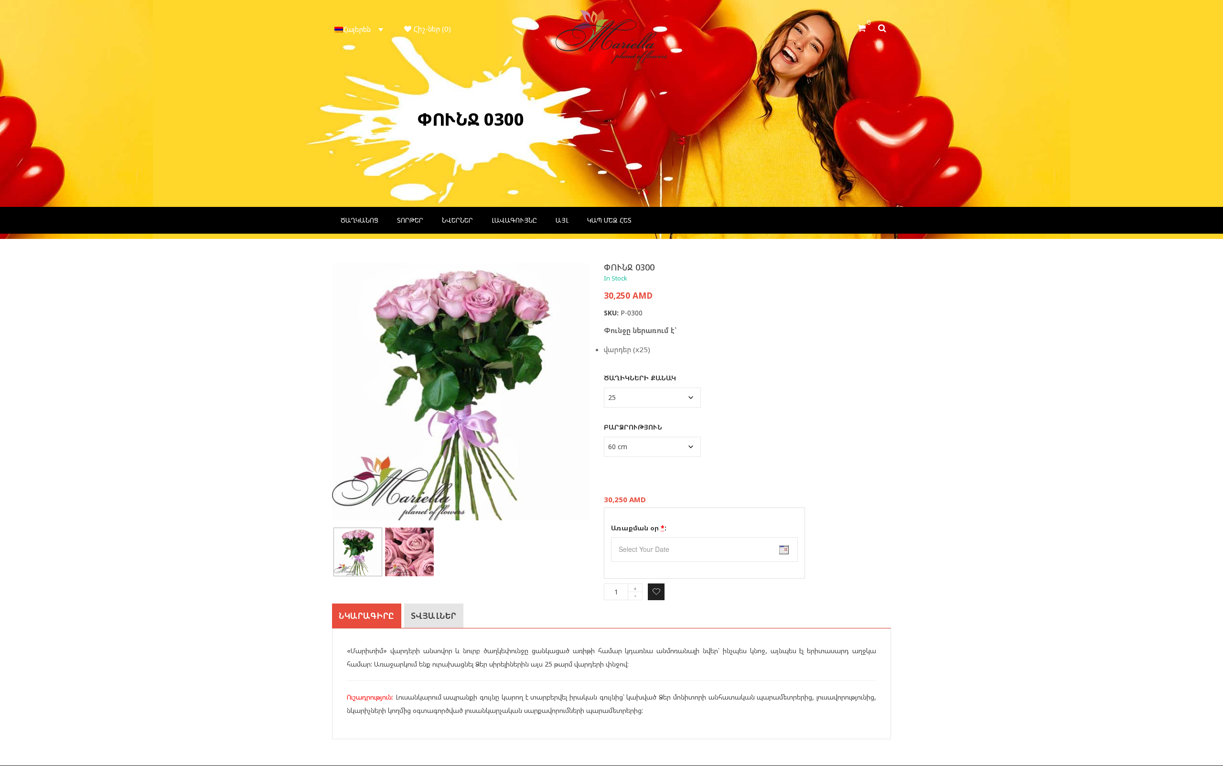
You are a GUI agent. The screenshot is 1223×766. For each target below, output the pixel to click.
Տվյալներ (434, 615)
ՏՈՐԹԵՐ (410, 220)
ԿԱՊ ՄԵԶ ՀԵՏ (609, 220)
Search (884, 27)
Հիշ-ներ (431, 28)
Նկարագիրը (367, 615)
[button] (360, 29)
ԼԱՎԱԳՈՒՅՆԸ (514, 220)
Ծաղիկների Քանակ (640, 377)
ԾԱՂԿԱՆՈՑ (359, 220)
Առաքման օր (638, 527)
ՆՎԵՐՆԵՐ (457, 220)
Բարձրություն (633, 427)
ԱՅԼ (562, 220)
